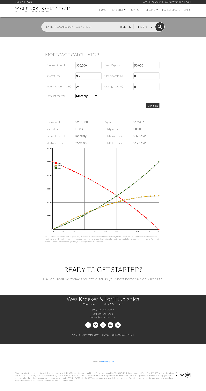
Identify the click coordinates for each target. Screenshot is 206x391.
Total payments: (112, 129)
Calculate (153, 105)
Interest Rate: (54, 75)
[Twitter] (95, 325)
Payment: (109, 122)
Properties (116, 9)
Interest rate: (54, 129)
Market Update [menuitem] (171, 9)
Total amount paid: (114, 136)
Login (29, 2)
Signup (19, 2)
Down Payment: (112, 65)
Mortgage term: (55, 143)
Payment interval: (56, 136)
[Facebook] (88, 325)
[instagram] (103, 325)
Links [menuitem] (187, 9)
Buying (134, 9)
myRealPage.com (107, 362)
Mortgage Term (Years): (59, 86)
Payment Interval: (56, 95)
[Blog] (118, 325)
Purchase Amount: (56, 65)
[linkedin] (110, 325)
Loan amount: (54, 122)
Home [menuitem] (102, 9)
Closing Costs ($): (113, 75)
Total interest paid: (114, 143)
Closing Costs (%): (113, 86)
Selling (150, 9)
